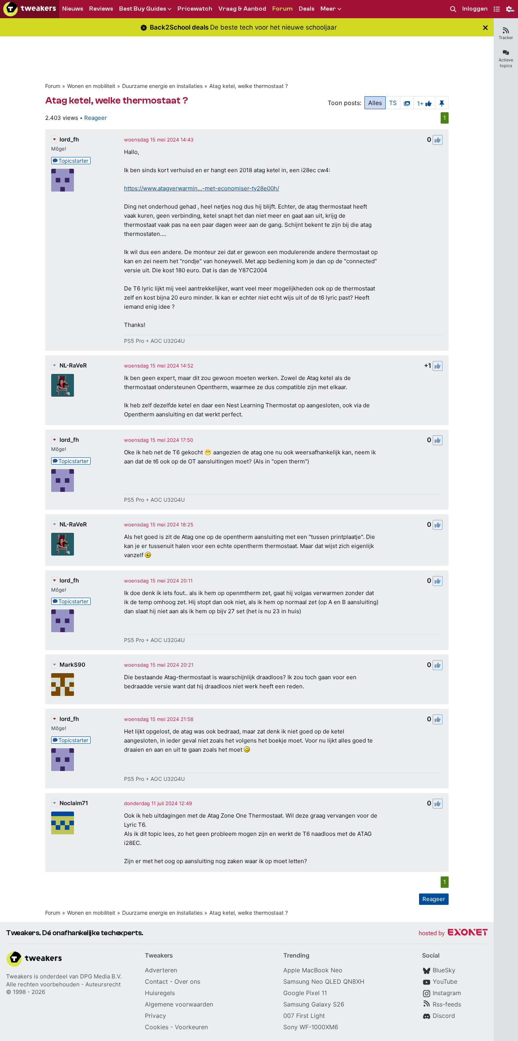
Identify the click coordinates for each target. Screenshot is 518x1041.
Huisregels (160, 993)
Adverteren (161, 970)
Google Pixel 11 (305, 993)
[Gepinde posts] (441, 103)
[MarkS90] (62, 684)
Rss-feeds (447, 1004)
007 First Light (304, 1015)
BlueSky (444, 970)
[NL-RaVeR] (62, 385)
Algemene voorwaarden (179, 1004)
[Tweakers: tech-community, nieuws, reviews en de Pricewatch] (29, 9)
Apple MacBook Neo (312, 970)
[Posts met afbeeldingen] (406, 103)
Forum (52, 86)
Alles (375, 103)
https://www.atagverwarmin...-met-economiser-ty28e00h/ (201, 188)
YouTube (445, 981)
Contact (156, 981)
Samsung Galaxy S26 (313, 1004)
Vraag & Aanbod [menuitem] (242, 8)
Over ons (187, 981)
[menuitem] (453, 9)
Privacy (155, 1015)
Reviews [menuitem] (101, 8)
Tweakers (19, 976)
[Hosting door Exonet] (453, 933)
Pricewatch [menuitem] (194, 8)
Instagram (447, 993)
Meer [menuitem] (328, 8)
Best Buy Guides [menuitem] (142, 8)
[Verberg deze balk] (485, 27)
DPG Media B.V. (101, 976)
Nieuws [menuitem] (72, 8)
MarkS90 (72, 664)
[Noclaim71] (62, 823)
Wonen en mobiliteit (91, 86)
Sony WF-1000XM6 (310, 1027)
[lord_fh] (62, 180)
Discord (444, 1015)
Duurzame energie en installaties (162, 86)
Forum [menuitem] (282, 8)
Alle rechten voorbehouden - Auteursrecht (63, 984)
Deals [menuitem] (306, 8)
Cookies (156, 1027)
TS (393, 103)
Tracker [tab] (506, 37)
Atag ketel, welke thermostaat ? (248, 86)
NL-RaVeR (73, 365)
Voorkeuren (191, 1027)
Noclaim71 (74, 803)
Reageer (95, 117)
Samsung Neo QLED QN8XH (323, 981)
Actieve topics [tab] (506, 62)
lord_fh (69, 139)
